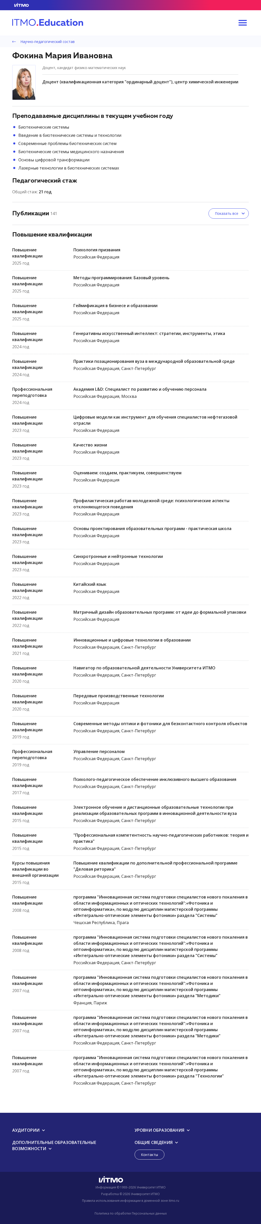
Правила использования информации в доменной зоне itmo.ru (130, 1200)
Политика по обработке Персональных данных (131, 1213)
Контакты (149, 1154)
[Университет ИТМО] (130, 1180)
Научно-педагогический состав (47, 41)
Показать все (226, 213)
